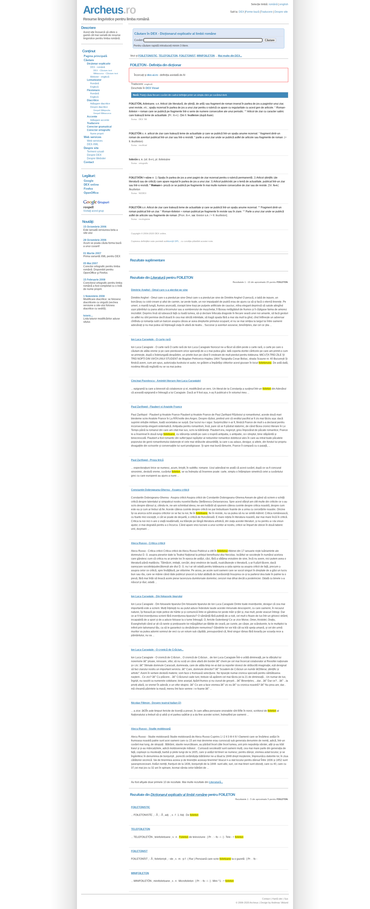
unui (276, 103)
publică (162, 111)
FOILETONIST (187, 55)
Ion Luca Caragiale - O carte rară (151, 339)
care (151, 111)
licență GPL (173, 241)
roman (229, 103)
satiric (280, 111)
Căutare (89, 60)
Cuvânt (138, 40)
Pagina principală (95, 56)
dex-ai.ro (152, 75)
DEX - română (97, 67)
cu (229, 107)
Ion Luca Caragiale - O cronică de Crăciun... (157, 649)
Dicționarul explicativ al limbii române (179, 795)
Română (94, 83)
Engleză (94, 87)
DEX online (91, 184)
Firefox (88, 188)
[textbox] (203, 40)
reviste (138, 107)
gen (258, 107)
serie (192, 111)
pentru (202, 107)
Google (88, 180)
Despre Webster (96, 158)
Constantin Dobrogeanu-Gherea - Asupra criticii (160, 489)
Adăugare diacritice (100, 103)
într (184, 111)
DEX (241, 11)
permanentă (245, 177)
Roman (280, 107)
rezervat (161, 107)
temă (242, 181)
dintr (273, 133)
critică (151, 181)
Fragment (266, 207)
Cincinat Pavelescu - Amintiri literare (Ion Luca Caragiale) (166, 380)
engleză (148, 84)
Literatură (158, 278)
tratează (139, 115)
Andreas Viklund (279, 902)
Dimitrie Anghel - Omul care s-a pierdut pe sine (159, 289)
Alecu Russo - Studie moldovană (151, 728)
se (155, 111)
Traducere (267, 11)
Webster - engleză (99, 76)
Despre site (281, 11)
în (243, 103)
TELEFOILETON (168, 55)
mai (208, 185)
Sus (286, 898)
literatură (178, 103)
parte (199, 137)
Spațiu (162, 177)
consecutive (216, 111)
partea (248, 103)
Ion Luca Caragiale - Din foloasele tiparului (156, 596)
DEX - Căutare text (102, 70)
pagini (196, 177)
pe (168, 111)
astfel (238, 137)
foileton (133, 111)
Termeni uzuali (95, 151)
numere (204, 111)
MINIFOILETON (206, 55)
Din (182, 115)
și (203, 133)
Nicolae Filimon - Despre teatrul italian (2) (156, 702)
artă (202, 103)
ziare (239, 211)
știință (191, 103)
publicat (155, 137)
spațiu (152, 107)
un (229, 133)
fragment (215, 103)
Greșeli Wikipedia (101, 110)
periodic (238, 111)
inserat (237, 103)
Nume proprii (96, 133)
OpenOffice (91, 192)
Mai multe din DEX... (230, 55)
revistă (189, 137)
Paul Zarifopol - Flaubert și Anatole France (156, 406)
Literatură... (216, 782)
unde (218, 137)
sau (208, 103)
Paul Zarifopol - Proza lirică (147, 460)
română (273, 4)
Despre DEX (94, 154)
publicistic (227, 181)
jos (258, 103)
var (193, 215)
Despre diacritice (99, 107)
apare (224, 107)
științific (268, 177)
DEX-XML (92, 144)
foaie (210, 115)
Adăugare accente (99, 120)
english (284, 4)
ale (225, 111)
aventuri (145, 137)
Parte (249, 211)
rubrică (213, 107)
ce (218, 107)
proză (167, 185)
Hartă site (277, 898)
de (170, 103)
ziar (281, 103)
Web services (95, 140)
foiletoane (148, 103)
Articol (163, 103)
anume (243, 133)
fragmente (176, 111)
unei (131, 107)
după (203, 115)
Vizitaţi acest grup (93, 210)
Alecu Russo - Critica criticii (148, 543)
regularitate (238, 107)
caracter (271, 111)
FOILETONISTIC (147, 55)
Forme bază (252, 11)
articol (151, 133)
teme (148, 115)
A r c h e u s (108, 10)
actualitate (161, 115)
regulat (174, 181)
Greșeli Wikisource (102, 113)
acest (252, 107)
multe (214, 185)
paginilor (268, 103)
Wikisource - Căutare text (105, 73)
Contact (89, 162)
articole (269, 107)
